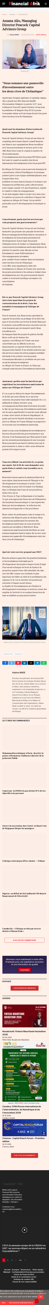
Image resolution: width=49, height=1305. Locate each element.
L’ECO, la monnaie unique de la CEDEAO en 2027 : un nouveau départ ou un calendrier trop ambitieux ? (24, 1248)
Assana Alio (7, 654)
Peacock (18, 654)
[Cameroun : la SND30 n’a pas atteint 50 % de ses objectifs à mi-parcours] (24, 775)
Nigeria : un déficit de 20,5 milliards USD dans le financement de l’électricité (24, 894)
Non (3, 1303)
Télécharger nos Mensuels (24, 988)
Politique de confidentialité (21, 1303)
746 (20, 1260)
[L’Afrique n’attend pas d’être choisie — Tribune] (24, 845)
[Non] (37, 1301)
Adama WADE (14, 35)
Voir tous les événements (24, 1155)
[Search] (45, 3)
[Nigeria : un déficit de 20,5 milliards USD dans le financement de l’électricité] (24, 878)
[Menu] (3, 3)
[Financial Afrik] (24, 3)
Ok (41, 1297)
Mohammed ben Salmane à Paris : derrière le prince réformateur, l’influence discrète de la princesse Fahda (23, 755)
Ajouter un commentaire (24, 940)
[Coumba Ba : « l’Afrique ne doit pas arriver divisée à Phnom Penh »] (24, 913)
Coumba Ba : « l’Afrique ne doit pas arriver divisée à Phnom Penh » (21, 929)
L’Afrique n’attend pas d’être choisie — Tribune (23, 861)
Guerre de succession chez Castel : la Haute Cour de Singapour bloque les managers (24, 827)
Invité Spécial (41, 35)
